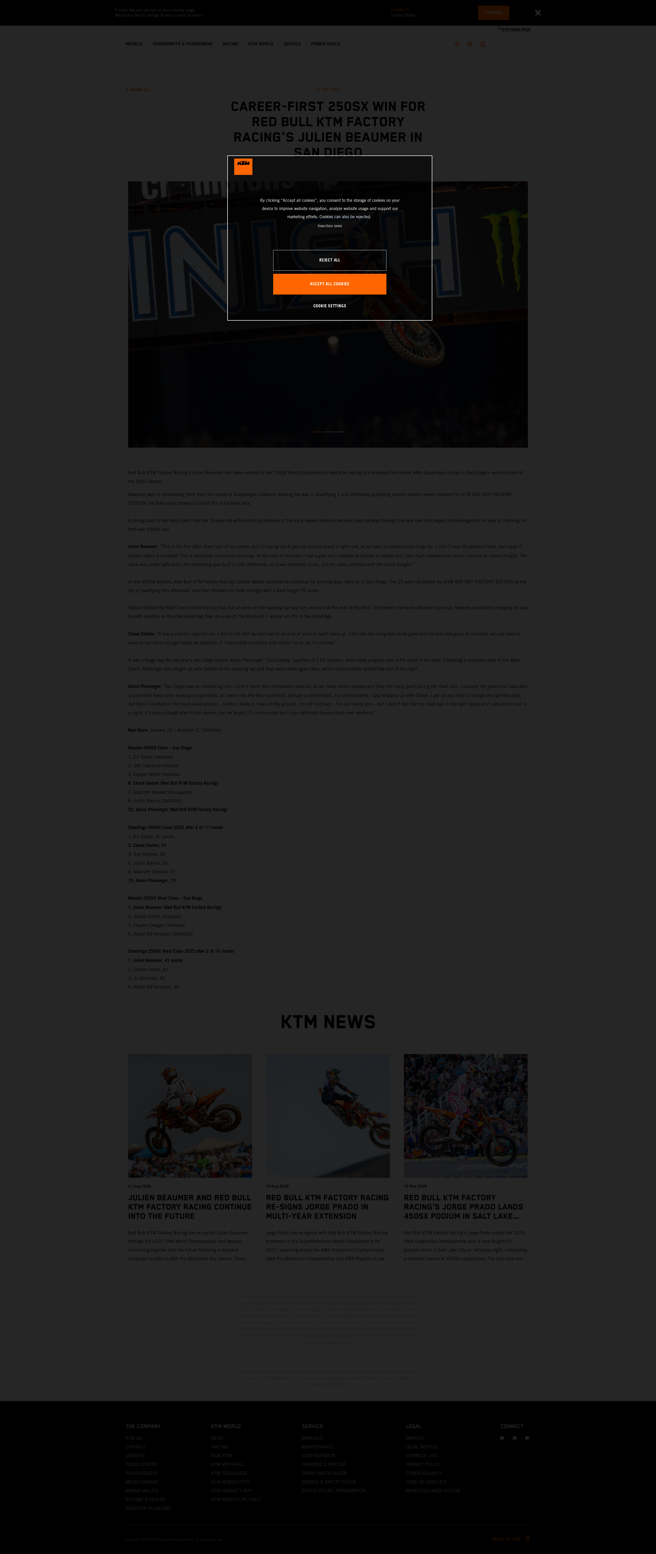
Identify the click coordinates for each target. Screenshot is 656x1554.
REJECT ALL (329, 260)
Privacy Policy (325, 225)
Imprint (338, 225)
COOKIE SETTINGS (329, 306)
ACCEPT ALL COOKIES (330, 284)
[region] (329, 238)
